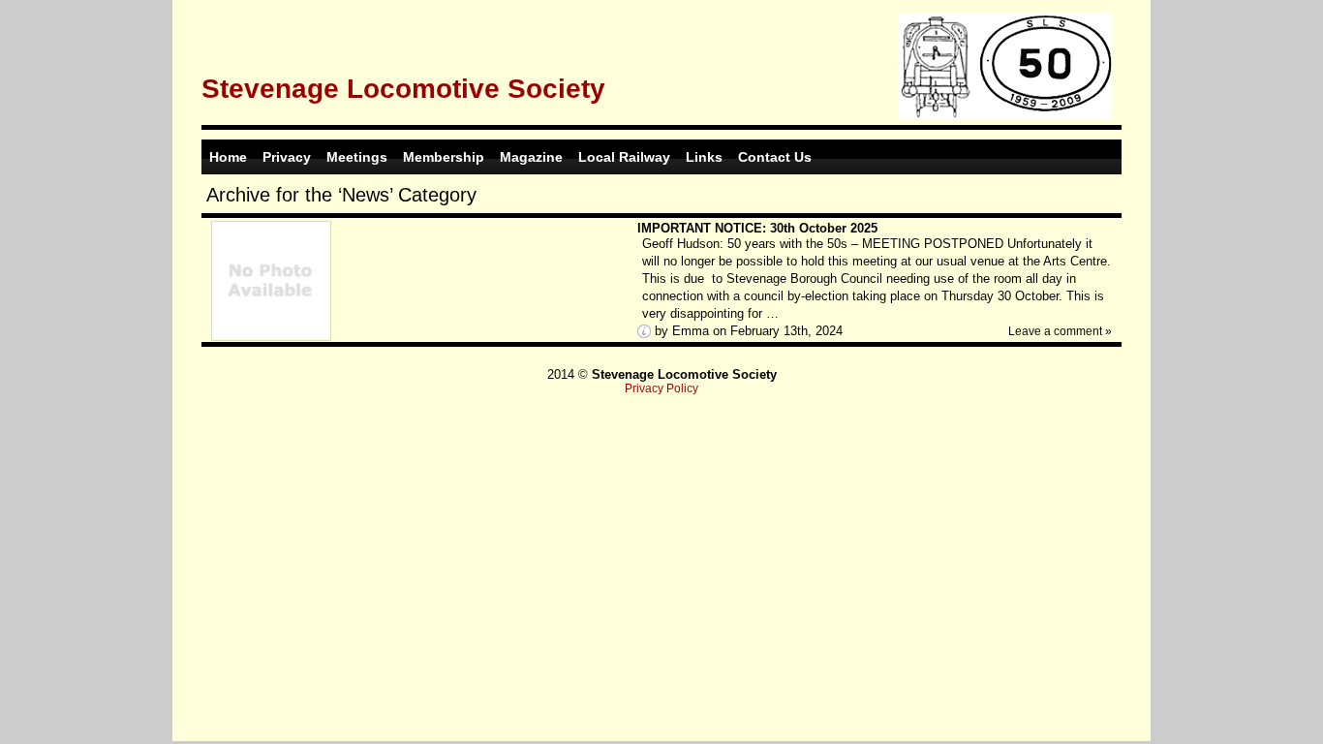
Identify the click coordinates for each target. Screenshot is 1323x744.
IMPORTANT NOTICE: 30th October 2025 (757, 228)
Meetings (356, 157)
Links (704, 157)
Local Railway (624, 157)
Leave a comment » (1060, 331)
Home (228, 157)
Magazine (531, 157)
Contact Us (775, 157)
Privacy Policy (661, 388)
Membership (443, 157)
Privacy (286, 157)
